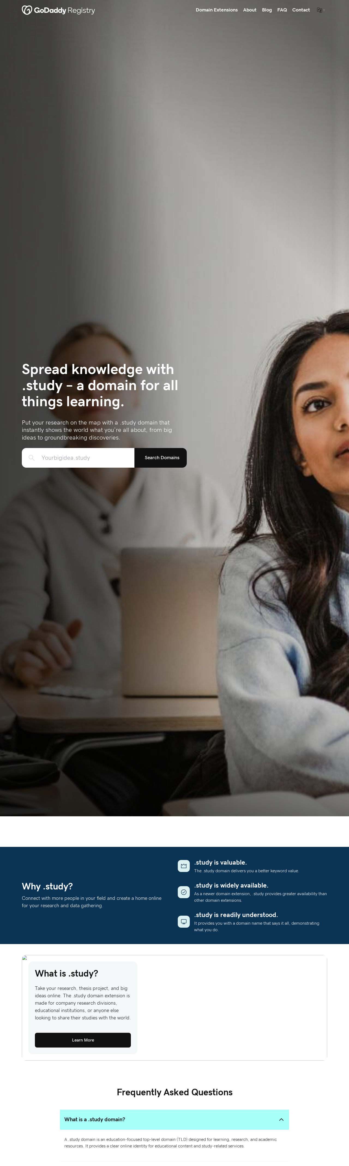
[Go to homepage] (58, 10)
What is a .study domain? (94, 1119)
